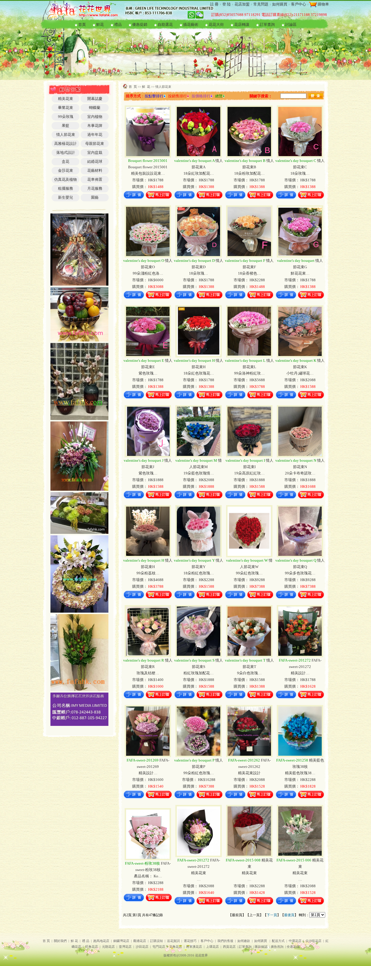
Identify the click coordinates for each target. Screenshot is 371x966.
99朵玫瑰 (65, 116)
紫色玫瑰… (148, 373)
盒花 (65, 161)
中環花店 (295, 941)
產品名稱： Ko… (148, 876)
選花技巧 (190, 941)
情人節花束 (65, 134)
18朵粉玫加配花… (249, 173)
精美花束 (65, 98)
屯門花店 (158, 946)
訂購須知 (156, 941)
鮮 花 (146, 86)
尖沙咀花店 (313, 941)
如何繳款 (243, 941)
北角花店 (175, 946)
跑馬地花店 (101, 941)
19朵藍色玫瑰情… (198, 473)
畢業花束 (65, 107)
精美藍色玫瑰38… (300, 773)
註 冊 (214, 4)
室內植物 (94, 116)
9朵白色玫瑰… (249, 673)
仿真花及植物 (65, 179)
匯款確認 (261, 946)
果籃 (65, 125)
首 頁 (133, 86)
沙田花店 (142, 946)
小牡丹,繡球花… (300, 373)
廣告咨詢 (277, 946)
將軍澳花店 (194, 946)
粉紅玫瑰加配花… (198, 673)
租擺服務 (65, 188)
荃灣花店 (125, 946)
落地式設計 (65, 152)
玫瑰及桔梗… (148, 673)
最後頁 (289, 915)
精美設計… (300, 673)
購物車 (323, 4)
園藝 (95, 197)
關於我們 (60, 941)
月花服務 (94, 188)
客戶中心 (298, 4)
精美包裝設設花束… (148, 173)
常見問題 (260, 4)
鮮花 (100, 24)
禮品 (118, 24)
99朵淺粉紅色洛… (148, 273)
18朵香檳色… (249, 273)
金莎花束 (65, 170)
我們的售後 (225, 941)
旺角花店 (91, 946)
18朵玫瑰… (300, 173)
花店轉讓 (241, 24)
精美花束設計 (249, 773)
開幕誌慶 (94, 98)
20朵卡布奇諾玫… (300, 473)
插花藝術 (190, 24)
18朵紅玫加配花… (198, 173)
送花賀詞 (173, 941)
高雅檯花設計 (65, 143)
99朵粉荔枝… (148, 573)
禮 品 (85, 941)
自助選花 (165, 24)
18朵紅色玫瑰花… (198, 373)
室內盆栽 (94, 152)
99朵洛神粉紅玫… (249, 373)
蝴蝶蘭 (94, 107)
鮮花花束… (300, 273)
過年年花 (94, 134)
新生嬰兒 (65, 197)
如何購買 (279, 4)
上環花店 (212, 946)
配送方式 (278, 941)
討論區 (291, 24)
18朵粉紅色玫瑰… (198, 573)
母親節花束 (94, 143)
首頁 (82, 24)
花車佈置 (94, 179)
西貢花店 (229, 946)
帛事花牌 (94, 125)
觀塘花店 (139, 941)
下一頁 (272, 915)
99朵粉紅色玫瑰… (198, 773)
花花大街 (216, 24)
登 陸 (226, 4)
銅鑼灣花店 (121, 941)
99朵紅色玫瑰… (249, 573)
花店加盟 (242, 4)
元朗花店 (108, 946)
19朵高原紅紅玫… (249, 473)
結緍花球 (94, 161)
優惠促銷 (139, 24)
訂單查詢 (267, 24)
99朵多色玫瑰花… (300, 573)
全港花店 (293, 946)
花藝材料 (94, 170)
